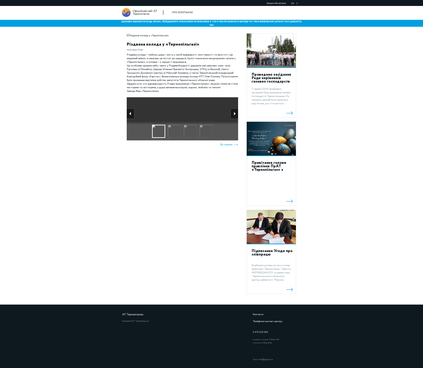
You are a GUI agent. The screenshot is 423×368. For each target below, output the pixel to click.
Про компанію (182, 12)
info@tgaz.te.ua (266, 359)
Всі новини (226, 144)
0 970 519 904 (260, 332)
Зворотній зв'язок (276, 3)
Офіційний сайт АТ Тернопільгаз (145, 12)
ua (292, 3)
